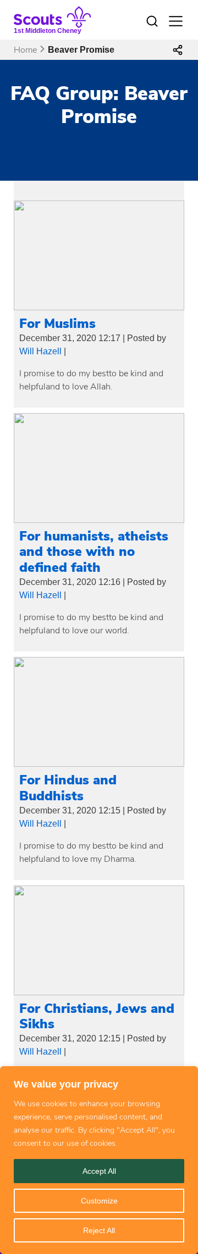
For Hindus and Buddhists (68, 788)
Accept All (99, 1171)
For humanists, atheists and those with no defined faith (93, 552)
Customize (99, 1200)
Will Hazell (40, 351)
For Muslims (57, 323)
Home (25, 50)
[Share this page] (177, 50)
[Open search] (151, 21)
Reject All (99, 1230)
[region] (99, 1160)
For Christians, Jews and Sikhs (96, 1016)
